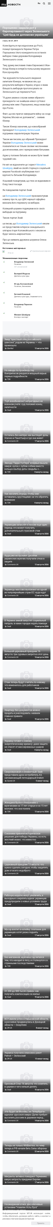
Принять (40, 1223)
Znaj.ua (11, 253)
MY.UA (3, 3)
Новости (14, 4)
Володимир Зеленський (27, 130)
